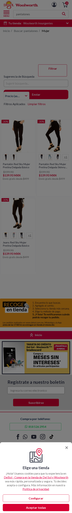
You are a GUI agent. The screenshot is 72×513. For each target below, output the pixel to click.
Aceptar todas (36, 507)
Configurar (36, 498)
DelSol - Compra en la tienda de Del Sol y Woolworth (36, 477)
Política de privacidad (36, 489)
